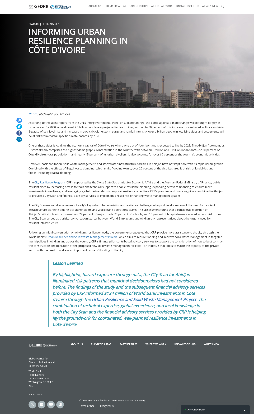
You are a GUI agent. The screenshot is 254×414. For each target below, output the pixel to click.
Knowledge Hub (187, 6)
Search (222, 6)
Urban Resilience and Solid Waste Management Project (81, 237)
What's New (210, 6)
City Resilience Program (49, 182)
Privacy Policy (106, 405)
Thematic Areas (115, 6)
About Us (94, 6)
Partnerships (138, 6)
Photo (33, 114)
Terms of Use (87, 405)
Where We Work (162, 6)
